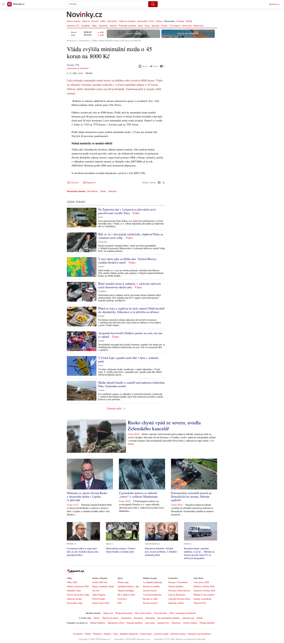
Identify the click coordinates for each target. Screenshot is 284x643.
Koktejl (189, 21)
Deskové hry (163, 623)
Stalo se (86, 21)
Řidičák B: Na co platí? (204, 595)
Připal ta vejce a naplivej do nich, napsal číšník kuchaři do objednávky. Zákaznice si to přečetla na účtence (131, 310)
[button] (81, 217)
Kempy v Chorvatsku (178, 582)
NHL (120, 603)
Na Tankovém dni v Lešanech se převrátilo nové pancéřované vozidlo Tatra (127, 211)
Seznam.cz (274, 4)
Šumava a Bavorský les (179, 590)
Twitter (88, 634)
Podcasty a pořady (127, 25)
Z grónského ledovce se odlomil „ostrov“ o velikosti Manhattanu (138, 494)
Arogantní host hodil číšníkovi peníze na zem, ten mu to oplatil (130, 335)
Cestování (103, 25)
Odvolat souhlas (178, 634)
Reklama (97, 634)
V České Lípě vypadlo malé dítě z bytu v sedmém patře (128, 359)
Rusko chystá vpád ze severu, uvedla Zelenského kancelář (164, 425)
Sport (140, 25)
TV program (174, 25)
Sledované (198, 25)
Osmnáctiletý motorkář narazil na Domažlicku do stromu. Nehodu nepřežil (191, 496)
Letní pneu (150, 623)
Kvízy (147, 25)
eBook (144, 66)
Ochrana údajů (161, 634)
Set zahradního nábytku (168, 618)
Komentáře (142, 21)
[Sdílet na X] (163, 182)
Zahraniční (112, 21)
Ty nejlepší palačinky (152, 582)
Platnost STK (200, 603)
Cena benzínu (160, 613)
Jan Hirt (95, 590)
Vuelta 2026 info (99, 582)
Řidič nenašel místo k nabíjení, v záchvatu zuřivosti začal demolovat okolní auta (129, 285)
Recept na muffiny (151, 586)
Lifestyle (180, 21)
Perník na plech (150, 603)
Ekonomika (169, 21)
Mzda (103, 191)
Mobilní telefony (97, 623)
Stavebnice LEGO (116, 623)
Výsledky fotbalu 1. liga (128, 586)
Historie (113, 25)
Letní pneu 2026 (201, 582)
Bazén (97, 618)
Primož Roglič (98, 599)
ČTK (77, 65)
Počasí (164, 25)
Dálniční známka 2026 (204, 586)
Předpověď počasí (124, 613)
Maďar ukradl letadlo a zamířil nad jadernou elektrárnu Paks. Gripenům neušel (131, 384)
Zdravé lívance (150, 590)
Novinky (70, 65)
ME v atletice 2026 (126, 595)
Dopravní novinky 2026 (204, 590)
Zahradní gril (188, 618)
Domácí (95, 21)
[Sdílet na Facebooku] (159, 182)
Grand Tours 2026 (100, 603)
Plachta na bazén (110, 618)
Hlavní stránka (73, 21)
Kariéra (107, 634)
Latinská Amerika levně (179, 599)
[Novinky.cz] (84, 15)
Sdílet (155, 66)
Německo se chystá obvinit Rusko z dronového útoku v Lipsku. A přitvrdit (87, 496)
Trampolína (126, 618)
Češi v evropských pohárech (182, 613)
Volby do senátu (74, 599)
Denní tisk (187, 25)
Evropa (101, 390)
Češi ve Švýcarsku (176, 595)
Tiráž (115, 634)
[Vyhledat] (153, 4)
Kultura (159, 21)
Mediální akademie (129, 634)
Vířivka (199, 618)
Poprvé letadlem (176, 586)
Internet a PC (73, 25)
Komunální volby (74, 603)
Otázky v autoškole (202, 599)
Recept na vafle (150, 599)
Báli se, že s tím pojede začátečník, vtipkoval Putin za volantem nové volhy (130, 236)
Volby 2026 (72, 582)
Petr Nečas (92, 191)
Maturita (112, 191)
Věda (94, 25)
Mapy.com (108, 613)
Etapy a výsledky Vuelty (103, 586)
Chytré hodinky (190, 623)
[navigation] (3, 4)
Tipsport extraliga (126, 590)
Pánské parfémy (207, 623)
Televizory (176, 623)
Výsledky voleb (74, 590)
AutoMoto (85, 25)
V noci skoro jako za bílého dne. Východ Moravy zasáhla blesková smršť (127, 260)
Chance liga (123, 582)
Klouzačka (150, 618)
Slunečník (138, 618)
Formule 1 (122, 599)
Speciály (155, 25)
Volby (102, 21)
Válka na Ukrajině (127, 21)
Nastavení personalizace (199, 634)
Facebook (77, 634)
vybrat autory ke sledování (77, 68)
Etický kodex (146, 634)
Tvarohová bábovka (152, 595)
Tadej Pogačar (99, 595)
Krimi (151, 21)
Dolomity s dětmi (176, 603)
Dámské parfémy (135, 623)
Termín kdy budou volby (78, 595)
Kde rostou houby (143, 613)
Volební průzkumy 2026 (78, 586)
